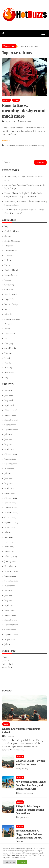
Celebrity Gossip (11, 231)
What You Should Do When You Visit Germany (30, 762)
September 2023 (11, 522)
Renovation (9, 333)
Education (8, 245)
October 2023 (10, 517)
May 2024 (8, 483)
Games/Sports (10, 275)
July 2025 (8, 434)
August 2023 (9, 527)
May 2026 (8, 400)
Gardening (9, 284)
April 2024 (9, 488)
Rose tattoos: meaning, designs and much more (24, 110)
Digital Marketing (12, 240)
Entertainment (10, 250)
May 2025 (8, 444)
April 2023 (9, 546)
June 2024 (8, 478)
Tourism (8, 353)
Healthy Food (10, 294)
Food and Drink (11, 270)
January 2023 (10, 561)
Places (7, 328)
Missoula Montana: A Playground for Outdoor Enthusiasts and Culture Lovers (29, 836)
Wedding (8, 367)
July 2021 (8, 644)
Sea (5, 338)
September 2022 (11, 580)
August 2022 (9, 585)
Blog (6, 226)
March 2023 (9, 551)
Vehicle (7, 362)
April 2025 (9, 449)
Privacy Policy (8, 664)
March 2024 (9, 493)
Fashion (7, 260)
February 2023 (10, 556)
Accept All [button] (22, 862)
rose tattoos (11, 145)
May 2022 (8, 600)
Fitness (7, 265)
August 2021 (9, 639)
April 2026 (9, 405)
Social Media (10, 348)
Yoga (6, 377)
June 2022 (8, 595)
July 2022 (8, 590)
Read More (6, 140)
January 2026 (10, 414)
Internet (8, 309)
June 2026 (8, 395)
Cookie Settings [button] (10, 862)
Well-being (9, 372)
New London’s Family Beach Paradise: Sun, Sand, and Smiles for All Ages (31, 785)
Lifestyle (6, 100)
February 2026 (10, 410)
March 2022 (9, 610)
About (5, 657)
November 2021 (11, 624)
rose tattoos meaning (36, 145)
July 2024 (8, 473)
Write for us (7, 667)
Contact (5, 660)
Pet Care (8, 323)
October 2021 (10, 629)
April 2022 (9, 605)
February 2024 (10, 497)
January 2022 (10, 614)
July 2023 (8, 532)
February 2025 (10, 454)
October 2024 (10, 458)
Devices (7, 236)
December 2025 (10, 419)
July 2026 (8, 390)
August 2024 (9, 468)
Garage (7, 279)
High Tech (9, 299)
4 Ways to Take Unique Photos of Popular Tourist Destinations (30, 809)
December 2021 (10, 619)
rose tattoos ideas (22, 145)
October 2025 (10, 424)
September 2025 (11, 429)
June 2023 (8, 536)
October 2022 (10, 575)
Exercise (8, 255)
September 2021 (11, 634)
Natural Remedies (12, 318)
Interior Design (11, 304)
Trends (16, 100)
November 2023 (11, 512)
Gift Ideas (8, 289)
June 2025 (8, 439)
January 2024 (10, 502)
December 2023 (10, 507)
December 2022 (10, 566)
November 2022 (11, 571)
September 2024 (11, 463)
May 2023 (8, 541)
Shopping (8, 343)
